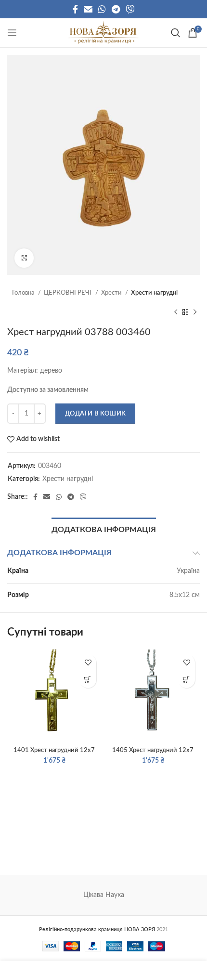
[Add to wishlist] (87, 662)
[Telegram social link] (116, 9)
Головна (24, 293)
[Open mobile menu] (12, 32)
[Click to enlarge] (24, 258)
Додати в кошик (95, 414)
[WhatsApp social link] (102, 9)
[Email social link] (88, 9)
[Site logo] (103, 32)
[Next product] (195, 312)
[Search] (174, 32)
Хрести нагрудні (154, 293)
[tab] (104, 529)
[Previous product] (176, 312)
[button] (87, 679)
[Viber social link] (130, 9)
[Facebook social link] (75, 9)
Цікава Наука (103, 895)
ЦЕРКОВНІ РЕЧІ (68, 293)
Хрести (112, 293)
